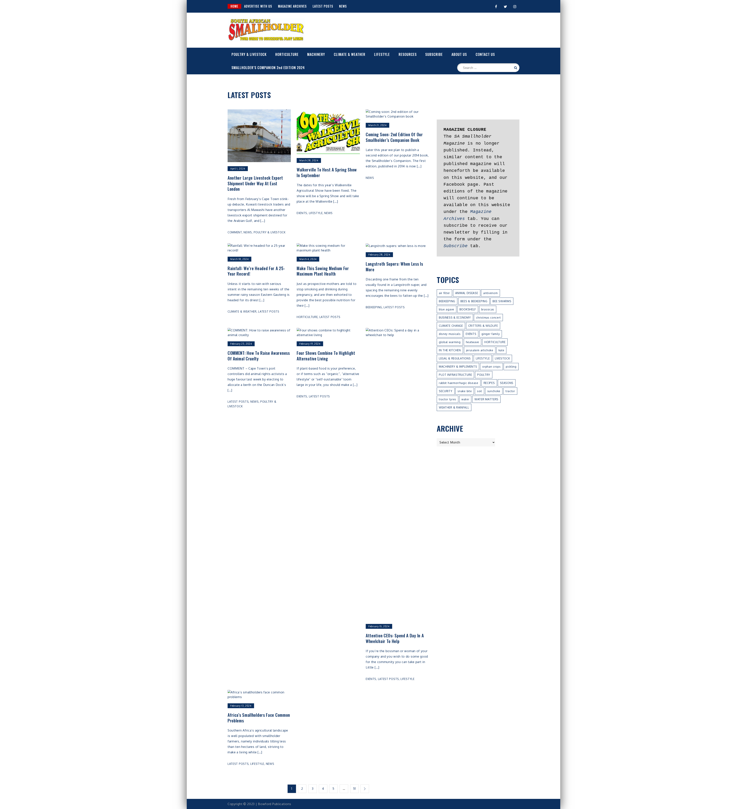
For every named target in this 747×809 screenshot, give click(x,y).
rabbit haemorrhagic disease (458, 383)
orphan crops (491, 366)
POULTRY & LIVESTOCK (249, 54)
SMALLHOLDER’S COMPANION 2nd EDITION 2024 (268, 67)
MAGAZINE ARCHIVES (292, 6)
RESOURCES (408, 54)
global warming (450, 342)
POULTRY (483, 374)
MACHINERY (316, 54)
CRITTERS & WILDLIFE (483, 325)
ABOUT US (459, 54)
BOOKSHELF (467, 309)
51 (354, 789)
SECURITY (445, 391)
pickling (511, 366)
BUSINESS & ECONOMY (455, 317)
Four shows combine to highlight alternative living (326, 355)
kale (501, 350)
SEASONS (506, 383)
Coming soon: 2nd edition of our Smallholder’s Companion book (394, 137)
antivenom (490, 293)
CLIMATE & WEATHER (349, 54)
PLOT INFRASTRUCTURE (455, 374)
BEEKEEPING (374, 307)
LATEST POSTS (323, 6)
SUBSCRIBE (434, 54)
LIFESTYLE (382, 54)
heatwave (472, 342)
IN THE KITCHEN (450, 350)
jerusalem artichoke (479, 350)
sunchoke (494, 391)
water (465, 399)
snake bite (465, 391)
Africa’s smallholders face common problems (259, 717)
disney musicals (450, 334)
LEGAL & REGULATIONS (455, 358)
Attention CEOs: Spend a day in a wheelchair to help (395, 638)
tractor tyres (447, 399)
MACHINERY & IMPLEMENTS (458, 366)
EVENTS (302, 213)
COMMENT (235, 232)
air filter (444, 293)
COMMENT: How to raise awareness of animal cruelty (259, 355)
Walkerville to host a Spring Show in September (327, 172)
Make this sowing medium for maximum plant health (323, 271)
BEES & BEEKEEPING (473, 301)
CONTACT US (485, 54)
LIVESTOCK (502, 358)
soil (479, 391)
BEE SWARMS (502, 301)
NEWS (343, 6)
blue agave (446, 309)
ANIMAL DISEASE (466, 293)
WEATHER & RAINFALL (454, 407)
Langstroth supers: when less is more (394, 266)
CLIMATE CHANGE (451, 325)
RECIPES (489, 383)
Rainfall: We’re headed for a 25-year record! (256, 271)
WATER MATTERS (486, 399)
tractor (510, 391)
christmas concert (488, 317)
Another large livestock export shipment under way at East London (255, 183)
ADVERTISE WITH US (258, 6)
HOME (234, 6)
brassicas (487, 309)
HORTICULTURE (287, 54)
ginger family (490, 334)
